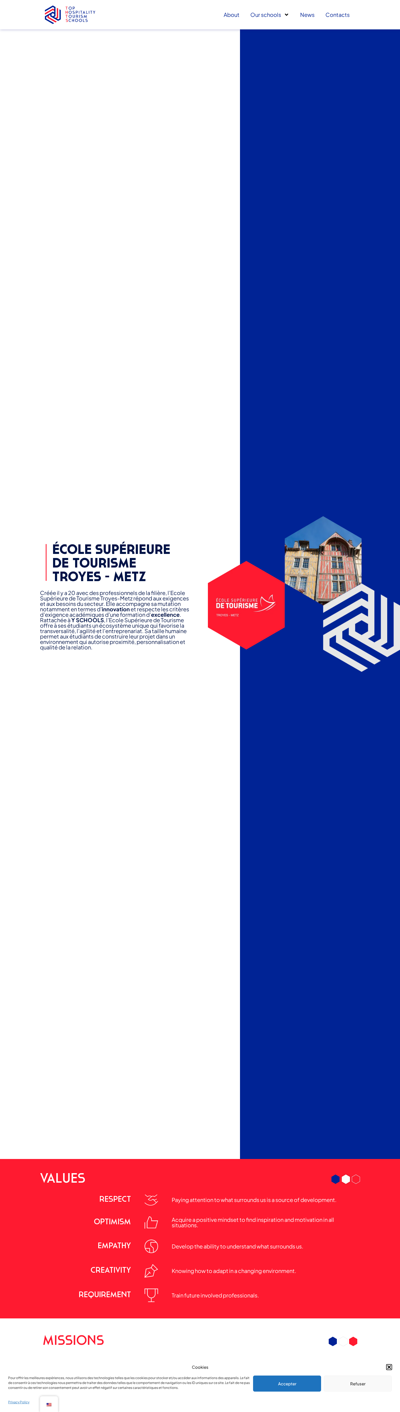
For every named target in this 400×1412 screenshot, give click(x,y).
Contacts (337, 14)
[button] (389, 1367)
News (307, 14)
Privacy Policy (18, 1402)
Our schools (265, 14)
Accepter (287, 1383)
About (231, 14)
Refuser (357, 1383)
